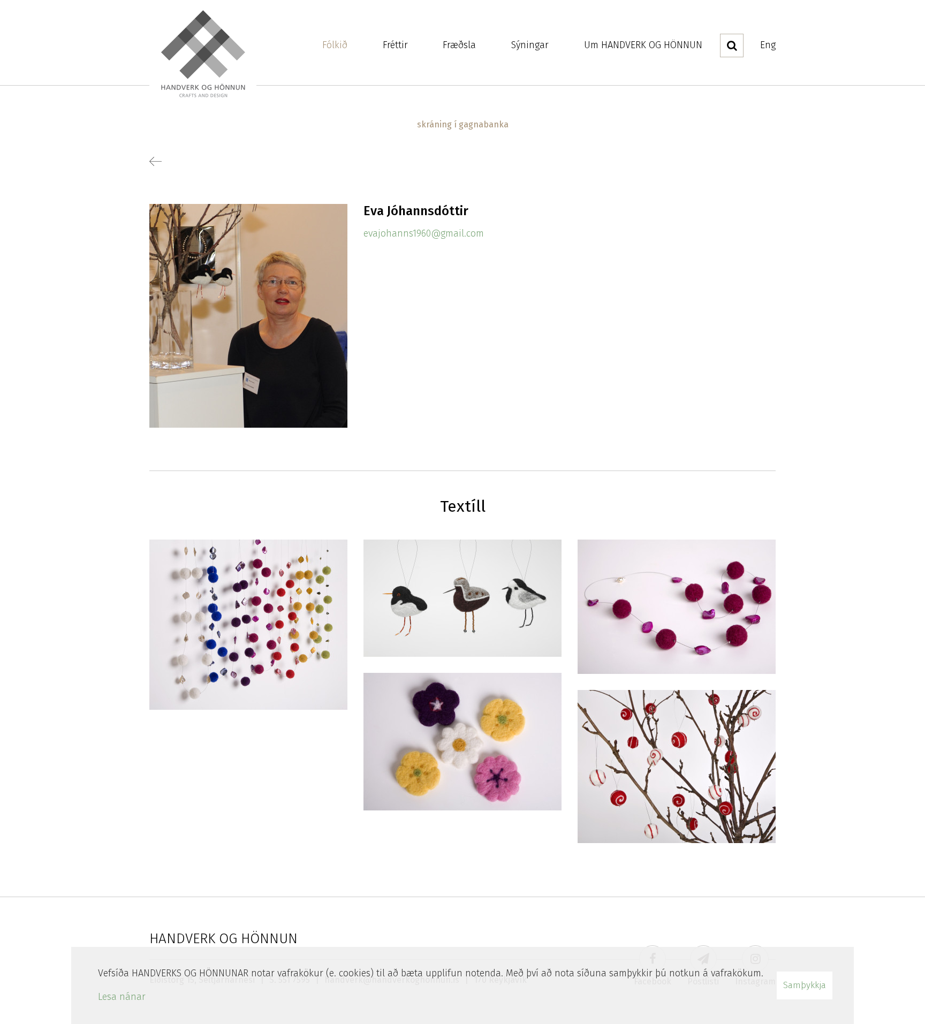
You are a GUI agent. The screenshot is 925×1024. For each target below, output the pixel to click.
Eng (768, 45)
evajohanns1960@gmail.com (423, 233)
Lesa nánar (122, 997)
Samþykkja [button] (804, 985)
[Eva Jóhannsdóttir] (248, 315)
